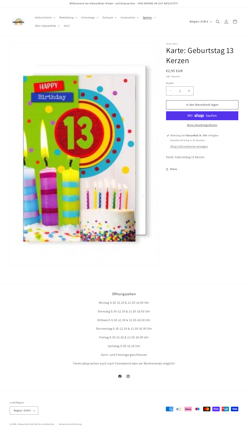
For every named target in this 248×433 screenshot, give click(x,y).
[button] (45, 17)
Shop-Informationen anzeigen (189, 146)
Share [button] (173, 169)
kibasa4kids (24, 424)
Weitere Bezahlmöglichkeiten (202, 124)
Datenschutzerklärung (70, 424)
